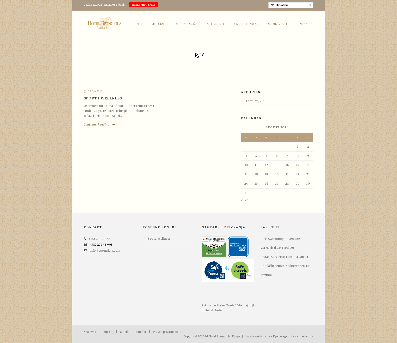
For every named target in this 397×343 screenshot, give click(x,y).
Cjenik (124, 332)
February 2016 (256, 101)
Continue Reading (96, 124)
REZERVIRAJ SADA (143, 4)
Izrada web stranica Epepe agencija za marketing (279, 336)
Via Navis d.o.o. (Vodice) (277, 248)
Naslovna (90, 332)
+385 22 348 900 (99, 239)
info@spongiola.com (105, 250)
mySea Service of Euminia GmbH (284, 257)
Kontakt (302, 23)
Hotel (138, 23)
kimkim (266, 275)
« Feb (245, 200)
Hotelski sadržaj (185, 23)
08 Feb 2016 (95, 91)
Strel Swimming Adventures (281, 239)
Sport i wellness (103, 98)
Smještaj (158, 23)
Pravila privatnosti (165, 332)
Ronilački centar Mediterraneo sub (286, 266)
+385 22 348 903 (101, 244)
